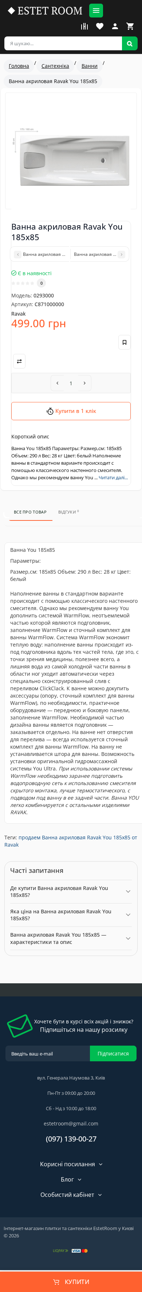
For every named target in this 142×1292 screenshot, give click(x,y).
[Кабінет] (115, 26)
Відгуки (68, 512)
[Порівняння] (84, 26)
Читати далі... (113, 477)
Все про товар (30, 512)
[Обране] (99, 26)
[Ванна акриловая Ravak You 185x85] (71, 157)
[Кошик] (130, 26)
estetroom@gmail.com (71, 1123)
